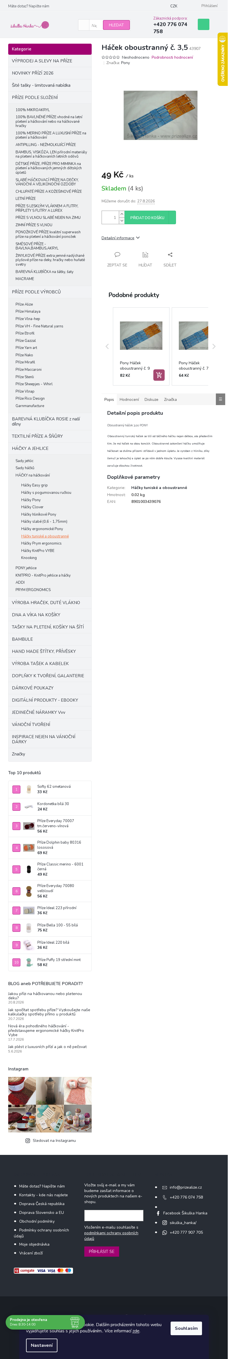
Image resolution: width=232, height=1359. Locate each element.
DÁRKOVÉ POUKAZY (32, 688)
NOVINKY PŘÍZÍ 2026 (32, 73)
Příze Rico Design (30, 398)
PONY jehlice (26, 568)
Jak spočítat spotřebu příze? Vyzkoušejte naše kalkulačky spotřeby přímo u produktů (49, 1012)
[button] (107, 346)
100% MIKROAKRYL (33, 110)
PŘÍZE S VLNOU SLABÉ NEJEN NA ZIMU (48, 217)
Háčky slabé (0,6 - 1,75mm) (44, 521)
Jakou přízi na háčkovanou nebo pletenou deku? (45, 996)
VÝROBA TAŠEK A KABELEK (40, 663)
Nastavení (42, 1345)
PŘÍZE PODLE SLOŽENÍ (35, 97)
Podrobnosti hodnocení (172, 57)
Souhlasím (186, 1328)
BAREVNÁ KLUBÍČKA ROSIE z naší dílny (46, 421)
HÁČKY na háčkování (33, 475)
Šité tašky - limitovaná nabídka (41, 85)
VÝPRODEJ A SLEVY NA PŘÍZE (42, 61)
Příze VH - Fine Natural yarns (39, 326)
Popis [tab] (109, 399)
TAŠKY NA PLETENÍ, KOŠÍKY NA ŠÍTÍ (48, 627)
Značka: (118, 62)
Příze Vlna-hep (28, 318)
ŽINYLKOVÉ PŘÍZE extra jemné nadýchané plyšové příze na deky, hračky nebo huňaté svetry (50, 260)
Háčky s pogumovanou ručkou (46, 492)
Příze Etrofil (25, 333)
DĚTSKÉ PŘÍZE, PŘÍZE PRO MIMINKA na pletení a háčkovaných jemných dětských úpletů (49, 168)
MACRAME (25, 278)
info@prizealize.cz (186, 1187)
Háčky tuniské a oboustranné (45, 536)
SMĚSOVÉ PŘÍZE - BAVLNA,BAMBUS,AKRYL (37, 246)
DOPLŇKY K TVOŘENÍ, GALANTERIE (48, 676)
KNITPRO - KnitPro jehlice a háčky (43, 575)
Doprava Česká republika (42, 1203)
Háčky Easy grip (34, 485)
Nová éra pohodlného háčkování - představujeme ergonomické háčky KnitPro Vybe (46, 1030)
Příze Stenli (25, 377)
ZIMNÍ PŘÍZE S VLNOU (34, 225)
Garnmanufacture (30, 405)
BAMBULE (22, 639)
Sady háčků (25, 468)
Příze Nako (24, 355)
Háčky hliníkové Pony (38, 514)
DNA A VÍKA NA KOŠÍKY (36, 615)
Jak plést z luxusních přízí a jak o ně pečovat (47, 1047)
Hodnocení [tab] (129, 399)
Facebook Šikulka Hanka (185, 1213)
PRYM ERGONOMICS (33, 589)
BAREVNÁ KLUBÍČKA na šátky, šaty (45, 271)
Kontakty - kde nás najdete (43, 1195)
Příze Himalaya (28, 311)
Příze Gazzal (26, 340)
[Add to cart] (159, 375)
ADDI (20, 582)
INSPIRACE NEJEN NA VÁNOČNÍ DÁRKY (43, 739)
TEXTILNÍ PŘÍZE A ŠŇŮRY (37, 436)
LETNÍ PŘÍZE (26, 198)
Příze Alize (24, 304)
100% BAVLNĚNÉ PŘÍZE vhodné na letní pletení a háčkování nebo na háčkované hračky (49, 121)
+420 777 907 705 (186, 1232)
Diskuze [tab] (151, 399)
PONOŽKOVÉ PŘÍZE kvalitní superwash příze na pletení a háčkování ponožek (48, 234)
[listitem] (141, 346)
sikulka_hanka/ (183, 1222)
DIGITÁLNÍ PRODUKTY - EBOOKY (45, 700)
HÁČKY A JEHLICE (30, 448)
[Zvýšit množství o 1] (121, 214)
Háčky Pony (31, 500)
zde (135, 1331)
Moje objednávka (34, 1244)
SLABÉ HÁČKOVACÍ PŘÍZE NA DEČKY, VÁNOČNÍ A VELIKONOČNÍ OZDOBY (47, 182)
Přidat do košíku (147, 218)
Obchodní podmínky (37, 1221)
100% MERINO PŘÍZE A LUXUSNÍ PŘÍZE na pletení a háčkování (51, 135)
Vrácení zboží (31, 1253)
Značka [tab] (170, 399)
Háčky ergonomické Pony (42, 529)
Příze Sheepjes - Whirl (34, 384)
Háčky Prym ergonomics (41, 543)
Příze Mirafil (25, 362)
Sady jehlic (24, 460)
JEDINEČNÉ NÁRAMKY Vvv (38, 712)
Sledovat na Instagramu (54, 1140)
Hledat (116, 25)
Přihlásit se (102, 1251)
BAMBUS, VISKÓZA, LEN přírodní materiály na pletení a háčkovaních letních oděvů (51, 154)
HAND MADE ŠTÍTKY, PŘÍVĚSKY (44, 651)
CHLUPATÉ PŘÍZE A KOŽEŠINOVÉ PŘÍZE (49, 191)
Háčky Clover (32, 507)
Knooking (29, 557)
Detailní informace (118, 238)
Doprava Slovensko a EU (41, 1212)
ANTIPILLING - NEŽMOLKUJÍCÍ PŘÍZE (46, 144)
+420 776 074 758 (186, 1197)
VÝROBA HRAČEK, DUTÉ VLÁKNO (46, 603)
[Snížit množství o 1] (121, 220)
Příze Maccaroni (29, 369)
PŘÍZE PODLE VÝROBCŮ (36, 292)
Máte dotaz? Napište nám (28, 6)
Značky (18, 754)
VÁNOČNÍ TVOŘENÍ (31, 724)
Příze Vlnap (25, 391)
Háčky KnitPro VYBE (37, 550)
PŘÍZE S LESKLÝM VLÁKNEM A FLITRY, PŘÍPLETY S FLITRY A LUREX (47, 208)
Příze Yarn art (26, 347)
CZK (173, 6)
